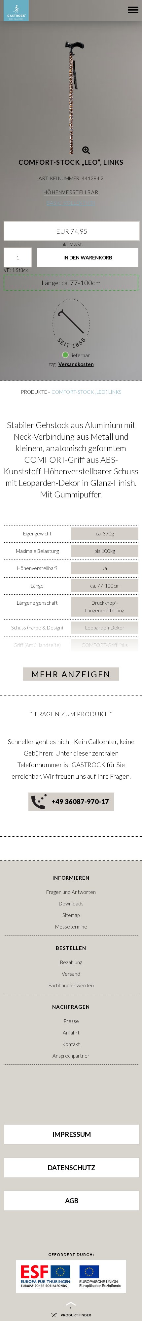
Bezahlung (71, 962)
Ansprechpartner (71, 1056)
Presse (71, 1021)
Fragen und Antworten (71, 892)
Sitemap (71, 915)
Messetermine (71, 927)
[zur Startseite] (16, 10)
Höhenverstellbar (71, 192)
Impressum (72, 1134)
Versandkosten (76, 364)
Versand (71, 974)
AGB (71, 1200)
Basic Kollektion (71, 203)
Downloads (71, 903)
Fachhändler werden (71, 985)
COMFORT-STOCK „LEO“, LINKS (87, 392)
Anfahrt (71, 1032)
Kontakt (71, 1044)
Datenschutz (71, 1167)
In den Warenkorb (87, 257)
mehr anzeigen (71, 674)
